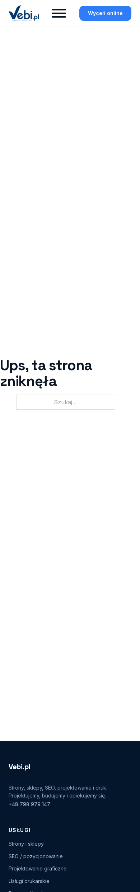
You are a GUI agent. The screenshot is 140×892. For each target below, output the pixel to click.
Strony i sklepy (26, 844)
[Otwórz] (59, 13)
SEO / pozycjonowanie (36, 856)
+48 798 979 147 (29, 804)
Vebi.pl (19, 766)
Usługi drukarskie (29, 881)
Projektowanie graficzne (38, 868)
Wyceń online (105, 13)
